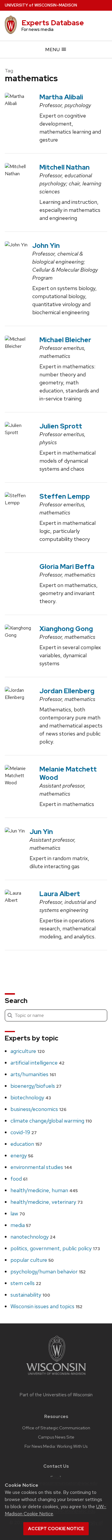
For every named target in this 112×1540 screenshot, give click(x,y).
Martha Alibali (61, 97)
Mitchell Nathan (64, 167)
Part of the (56, 1395)
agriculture (27, 1051)
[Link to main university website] (56, 1376)
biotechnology (30, 1097)
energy (21, 1155)
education (26, 1143)
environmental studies (41, 1167)
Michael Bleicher (65, 339)
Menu (53, 49)
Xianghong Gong (66, 628)
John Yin (46, 245)
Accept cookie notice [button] (56, 1529)
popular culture (32, 1259)
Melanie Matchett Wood (68, 773)
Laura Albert (59, 893)
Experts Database (53, 22)
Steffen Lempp (64, 496)
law (17, 1213)
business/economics (38, 1109)
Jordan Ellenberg (66, 690)
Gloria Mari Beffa (66, 566)
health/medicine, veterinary (46, 1201)
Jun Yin (41, 831)
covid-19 (23, 1132)
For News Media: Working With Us (56, 1446)
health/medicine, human (44, 1190)
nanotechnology (33, 1236)
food (18, 1178)
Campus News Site (56, 1437)
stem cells (25, 1283)
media (20, 1225)
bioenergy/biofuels (36, 1085)
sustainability (30, 1294)
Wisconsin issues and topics (46, 1306)
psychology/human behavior (48, 1271)
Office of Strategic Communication (56, 1428)
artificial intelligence (37, 1062)
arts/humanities (33, 1074)
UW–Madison (41, 5)
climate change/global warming (51, 1120)
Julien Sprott (60, 426)
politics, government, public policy (55, 1248)
